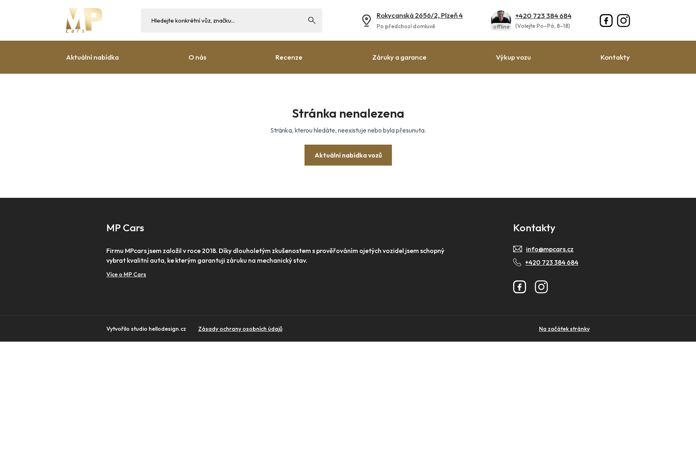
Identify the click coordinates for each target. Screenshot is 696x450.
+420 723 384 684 (543, 15)
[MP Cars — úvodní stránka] (84, 20)
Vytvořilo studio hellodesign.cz (146, 329)
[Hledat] (312, 20)
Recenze (289, 57)
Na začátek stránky (564, 329)
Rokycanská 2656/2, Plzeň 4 (420, 15)
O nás (197, 57)
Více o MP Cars (126, 274)
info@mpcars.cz (550, 249)
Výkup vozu (513, 57)
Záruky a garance (399, 57)
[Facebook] (606, 20)
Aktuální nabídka (92, 57)
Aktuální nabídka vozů (348, 155)
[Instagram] (623, 20)
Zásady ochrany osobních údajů (240, 329)
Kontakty (615, 57)
